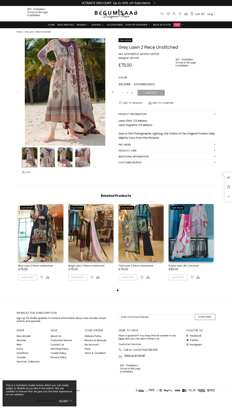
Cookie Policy (58, 353)
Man (19, 344)
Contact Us (57, 344)
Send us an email (134, 355)
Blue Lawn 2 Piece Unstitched (35, 265)
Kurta (20, 348)
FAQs (88, 348)
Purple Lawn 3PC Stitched (184, 265)
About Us (56, 336)
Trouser (21, 357)
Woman (21, 340)
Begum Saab (116, 13)
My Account (92, 344)
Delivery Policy (93, 336)
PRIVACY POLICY (46, 400)
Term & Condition (95, 353)
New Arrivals (24, 336)
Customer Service (61, 340)
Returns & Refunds (95, 340)
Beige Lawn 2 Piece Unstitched (86, 265)
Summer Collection (28, 361)
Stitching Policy (60, 348)
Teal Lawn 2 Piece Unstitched (136, 265)
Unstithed (22, 353)
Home (19, 32)
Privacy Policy (59, 357)
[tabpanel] (141, 246)
